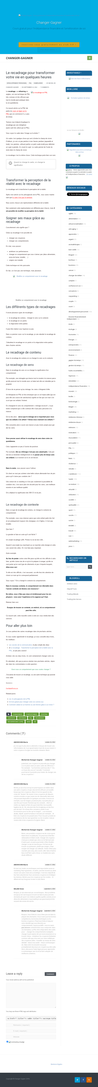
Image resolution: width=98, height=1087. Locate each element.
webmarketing (74, 541)
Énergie (71, 340)
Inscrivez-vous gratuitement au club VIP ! (49, 45)
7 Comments (44, 87)
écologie (72, 329)
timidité (71, 525)
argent (71, 239)
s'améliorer (38, 83)
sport (70, 510)
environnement (74, 350)
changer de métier (75, 275)
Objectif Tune (72, 589)
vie (35, 721)
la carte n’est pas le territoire (22, 197)
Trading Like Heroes (74, 599)
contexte (11, 718)
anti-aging (72, 229)
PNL (30, 83)
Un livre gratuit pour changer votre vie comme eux (26, 702)
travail (71, 531)
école (71, 324)
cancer (71, 270)
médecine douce (75, 422)
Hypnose (72, 376)
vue (70, 536)
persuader (72, 443)
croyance (22, 718)
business (72, 265)
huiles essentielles (75, 371)
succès (71, 515)
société (71, 500)
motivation (72, 432)
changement (17, 714)
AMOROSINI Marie (21, 742)
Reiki (70, 458)
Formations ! (49, 50)
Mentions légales (56, 1064)
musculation (73, 438)
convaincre (73, 291)
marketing (72, 412)
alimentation (73, 219)
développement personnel (17, 83)
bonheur (72, 260)
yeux (70, 546)
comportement (31, 714)
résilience (72, 463)
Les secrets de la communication (20, 645)
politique (72, 453)
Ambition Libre (72, 584)
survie (71, 520)
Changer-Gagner (49, 22)
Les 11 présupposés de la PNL (19, 699)
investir (71, 391)
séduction (72, 494)
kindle (71, 396)
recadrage (39, 718)
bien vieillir (72, 250)
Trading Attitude (72, 594)
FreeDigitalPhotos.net (12, 688)
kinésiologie (73, 401)
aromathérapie (74, 244)
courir (71, 306)
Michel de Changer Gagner (32, 760)
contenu (44, 714)
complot (71, 281)
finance (71, 355)
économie (72, 334)
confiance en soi (75, 286)
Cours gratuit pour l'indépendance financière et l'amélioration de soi (49, 28)
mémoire (72, 427)
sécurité (71, 489)
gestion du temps (75, 365)
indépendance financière (78, 386)
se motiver (72, 484)
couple (71, 301)
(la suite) (89, 174)
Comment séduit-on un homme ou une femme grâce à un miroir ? (31, 705)
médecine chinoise (75, 417)
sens (28, 721)
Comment (50, 974)
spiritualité (72, 505)
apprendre (72, 234)
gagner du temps (75, 360)
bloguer (71, 255)
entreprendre (74, 345)
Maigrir (71, 407)
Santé (71, 479)
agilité (71, 213)
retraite (71, 469)
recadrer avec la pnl (15, 721)
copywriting (73, 296)
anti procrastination (76, 224)
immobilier (72, 381)
